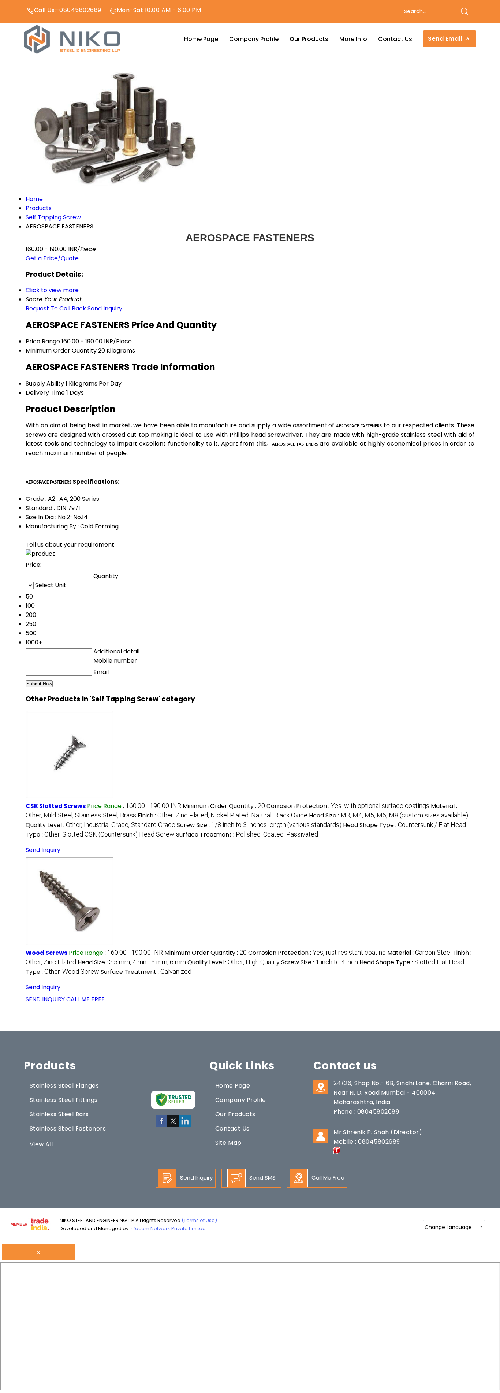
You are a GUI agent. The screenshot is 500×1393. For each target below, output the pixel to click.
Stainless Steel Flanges (64, 1085)
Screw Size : (259, 825)
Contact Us (395, 39)
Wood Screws (46, 953)
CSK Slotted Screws (56, 806)
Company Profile (254, 39)
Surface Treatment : (247, 834)
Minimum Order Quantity (61, 350)
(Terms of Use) (199, 1220)
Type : (100, 834)
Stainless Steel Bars (59, 1114)
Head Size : (388, 815)
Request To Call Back (56, 308)
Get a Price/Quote (52, 258)
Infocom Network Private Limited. (168, 1228)
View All (41, 1144)
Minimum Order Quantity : (224, 806)
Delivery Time (45, 392)
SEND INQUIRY (45, 999)
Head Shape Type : (404, 825)
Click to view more (52, 290)
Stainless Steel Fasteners (68, 1128)
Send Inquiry (104, 308)
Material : (419, 953)
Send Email (445, 39)
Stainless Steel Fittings (64, 1100)
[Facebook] (161, 1125)
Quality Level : (100, 825)
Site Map (228, 1143)
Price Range (43, 341)
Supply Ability (45, 383)
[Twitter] (173, 1125)
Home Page (201, 39)
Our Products (309, 39)
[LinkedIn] (185, 1125)
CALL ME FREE (85, 999)
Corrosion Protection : (347, 806)
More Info (353, 39)
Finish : (222, 815)
